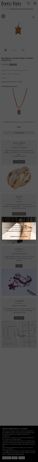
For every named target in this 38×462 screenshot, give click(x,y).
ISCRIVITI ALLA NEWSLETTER (18, 236)
